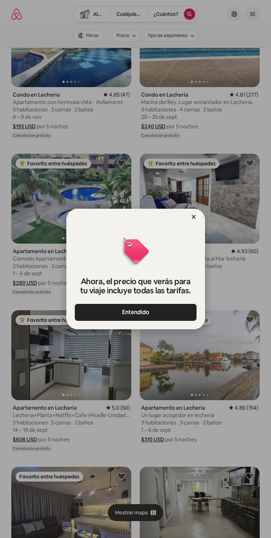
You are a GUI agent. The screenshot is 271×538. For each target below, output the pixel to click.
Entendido (135, 312)
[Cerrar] (194, 217)
